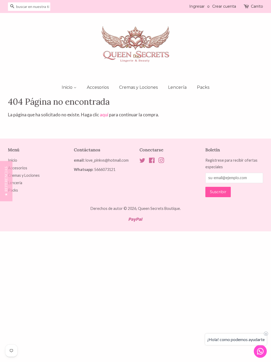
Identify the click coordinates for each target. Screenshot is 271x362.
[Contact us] (260, 351)
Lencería (177, 87)
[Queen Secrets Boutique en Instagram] (161, 161)
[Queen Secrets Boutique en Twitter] (142, 161)
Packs (203, 87)
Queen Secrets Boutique (159, 208)
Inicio (68, 87)
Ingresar (197, 6)
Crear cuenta (224, 6)
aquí (104, 114)
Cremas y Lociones (138, 87)
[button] (6, 181)
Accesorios (98, 87)
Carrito (257, 6)
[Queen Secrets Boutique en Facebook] (152, 161)
